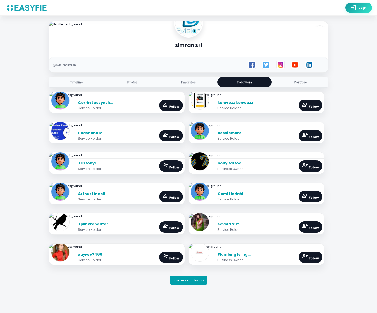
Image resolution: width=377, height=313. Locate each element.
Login (359, 7)
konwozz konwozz (235, 102)
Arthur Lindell (91, 193)
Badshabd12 (90, 132)
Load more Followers (188, 280)
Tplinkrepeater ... (95, 224)
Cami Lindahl (230, 193)
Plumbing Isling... (234, 254)
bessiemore (229, 132)
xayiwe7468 (90, 254)
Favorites (188, 82)
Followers (244, 82)
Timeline (76, 82)
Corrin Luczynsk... (95, 102)
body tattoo (229, 163)
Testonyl (87, 163)
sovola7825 (228, 224)
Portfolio (300, 82)
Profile (132, 82)
